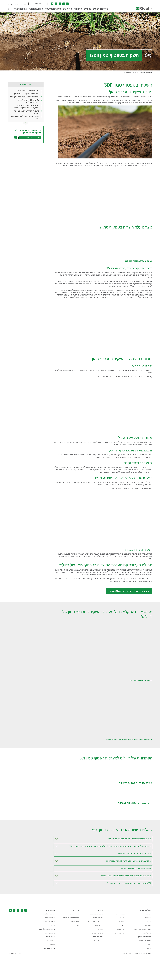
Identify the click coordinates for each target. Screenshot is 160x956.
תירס (123, 925)
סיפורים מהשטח (53, 8)
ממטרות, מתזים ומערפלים (94, 922)
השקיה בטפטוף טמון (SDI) (142, 929)
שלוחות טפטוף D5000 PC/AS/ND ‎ (135, 803)
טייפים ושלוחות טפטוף (95, 914)
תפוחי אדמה (121, 929)
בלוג (16, 4)
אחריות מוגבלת (98, 937)
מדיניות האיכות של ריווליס (47, 929)
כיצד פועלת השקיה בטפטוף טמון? (26, 93)
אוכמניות (148, 918)
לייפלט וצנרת (99, 925)
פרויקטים (67, 8)
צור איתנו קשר (50, 941)
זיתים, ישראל (75, 922)
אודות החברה (20, 8)
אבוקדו (148, 914)
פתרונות (78, 8)
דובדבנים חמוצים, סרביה (71, 918)
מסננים (100, 929)
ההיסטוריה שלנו (50, 918)
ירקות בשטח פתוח (145, 941)
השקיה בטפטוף (126, 570)
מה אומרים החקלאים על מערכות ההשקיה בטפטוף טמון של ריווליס (26, 106)
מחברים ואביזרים (97, 933)
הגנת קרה (148, 925)
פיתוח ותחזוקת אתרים (15, 953)
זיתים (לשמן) (147, 933)
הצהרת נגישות (50, 937)
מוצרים (87, 8)
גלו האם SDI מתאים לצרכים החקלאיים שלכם (28, 101)
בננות (149, 922)
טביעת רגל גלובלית (49, 922)
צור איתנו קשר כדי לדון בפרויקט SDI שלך (129, 591)
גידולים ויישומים (100, 8)
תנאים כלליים (98, 941)
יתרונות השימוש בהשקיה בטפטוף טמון (24, 97)
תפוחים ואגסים (120, 933)
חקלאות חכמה (36, 8)
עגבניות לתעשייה (119, 914)
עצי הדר (122, 918)
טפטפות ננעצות (98, 918)
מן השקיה (52, 944)
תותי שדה (122, 922)
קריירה (10, 4)
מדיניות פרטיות (50, 933)
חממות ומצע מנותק (144, 937)
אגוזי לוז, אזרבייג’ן (73, 914)
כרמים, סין (76, 925)
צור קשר (23, 4)
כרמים (149, 948)
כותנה (149, 944)
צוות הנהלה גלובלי (49, 914)
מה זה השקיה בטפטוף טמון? (28, 90)
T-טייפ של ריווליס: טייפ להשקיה (135, 782)
